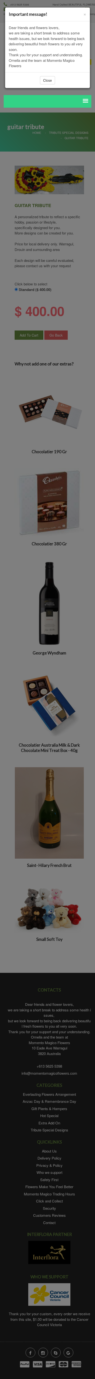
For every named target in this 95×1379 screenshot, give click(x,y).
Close (47, 80)
